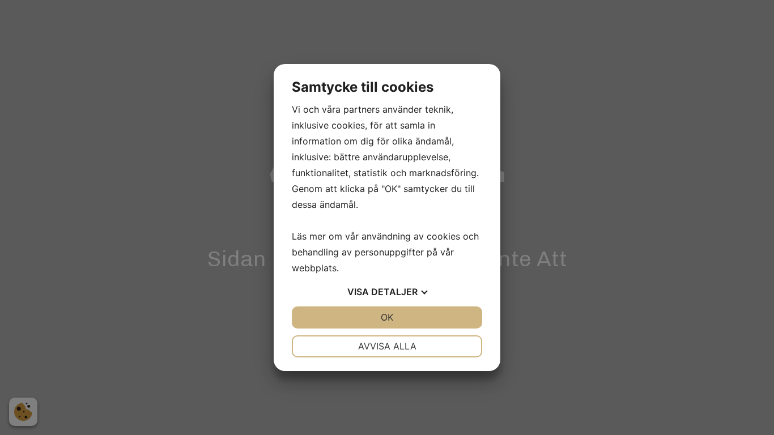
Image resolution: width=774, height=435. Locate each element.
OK (387, 317)
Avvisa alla (387, 346)
